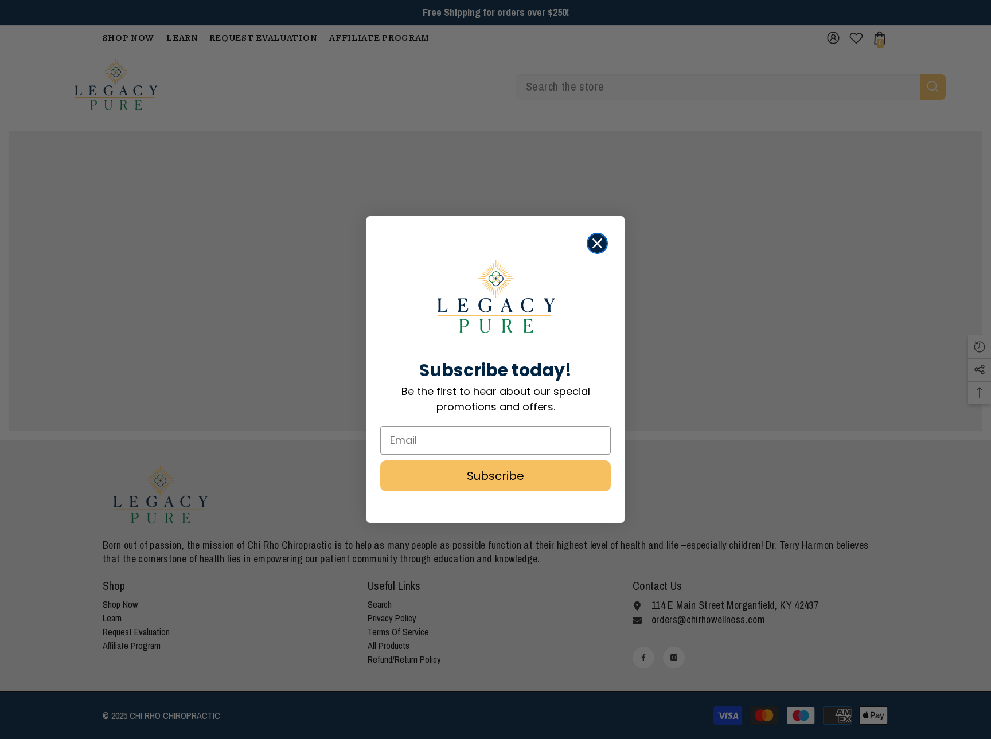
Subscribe (495, 476)
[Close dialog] (597, 243)
